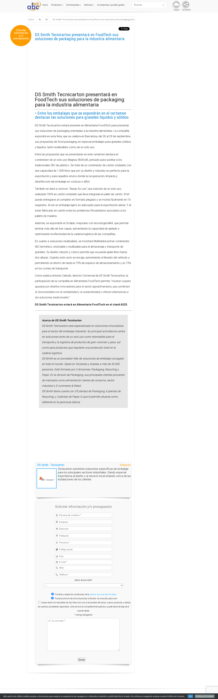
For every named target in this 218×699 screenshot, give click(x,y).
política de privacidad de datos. (103, 594)
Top (210, 691)
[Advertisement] (83, 68)
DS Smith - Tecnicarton (50, 465)
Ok (190, 696)
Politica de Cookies (204, 696)
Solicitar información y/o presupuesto (21, 34)
